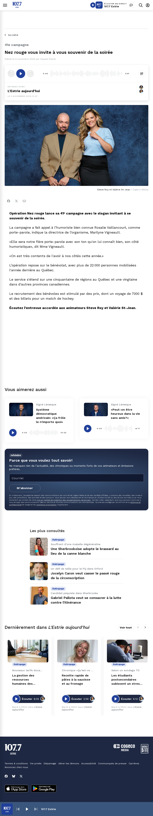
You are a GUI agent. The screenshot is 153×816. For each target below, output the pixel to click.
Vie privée (35, 763)
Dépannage (50, 763)
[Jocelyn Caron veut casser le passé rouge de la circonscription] (39, 571)
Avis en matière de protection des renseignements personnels (64, 500)
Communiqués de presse (112, 763)
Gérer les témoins (68, 763)
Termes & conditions (16, 763)
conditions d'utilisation (46, 505)
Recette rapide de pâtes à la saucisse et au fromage (76, 679)
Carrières (134, 763)
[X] (21, 776)
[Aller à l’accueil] (17, 7)
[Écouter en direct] (93, 5)
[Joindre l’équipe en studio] (131, 5)
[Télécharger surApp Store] (16, 789)
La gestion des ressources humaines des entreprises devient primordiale (27, 680)
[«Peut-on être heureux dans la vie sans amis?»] (96, 409)
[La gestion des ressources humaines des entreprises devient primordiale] (28, 651)
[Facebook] (9, 201)
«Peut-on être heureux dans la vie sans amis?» (125, 414)
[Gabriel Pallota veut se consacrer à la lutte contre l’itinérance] (39, 596)
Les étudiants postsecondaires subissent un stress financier (126, 680)
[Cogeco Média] (124, 750)
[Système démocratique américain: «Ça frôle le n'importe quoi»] (21, 409)
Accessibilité (88, 763)
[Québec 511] (144, 752)
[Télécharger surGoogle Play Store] (43, 789)
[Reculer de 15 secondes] (11, 73)
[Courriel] (24, 201)
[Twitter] (16, 201)
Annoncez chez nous (16, 767)
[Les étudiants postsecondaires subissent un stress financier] (127, 651)
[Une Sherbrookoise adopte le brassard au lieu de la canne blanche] (39, 547)
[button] (18, 809)
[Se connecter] (147, 5)
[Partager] (141, 73)
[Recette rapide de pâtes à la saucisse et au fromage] (77, 651)
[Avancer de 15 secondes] (30, 73)
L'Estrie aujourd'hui (24, 91)
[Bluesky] (13, 776)
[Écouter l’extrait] (20, 73)
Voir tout (126, 627)
